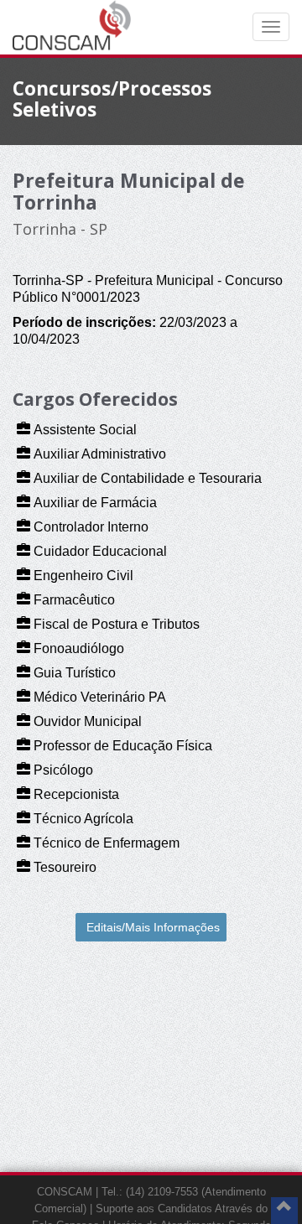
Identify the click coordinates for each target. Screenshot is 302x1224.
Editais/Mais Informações (153, 927)
